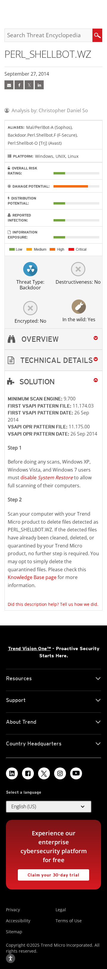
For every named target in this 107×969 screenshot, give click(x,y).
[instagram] (60, 773)
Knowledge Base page (32, 577)
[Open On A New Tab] (29, 84)
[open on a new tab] (44, 773)
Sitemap (14, 931)
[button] (53, 360)
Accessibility (18, 920)
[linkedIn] (39, 84)
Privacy (13, 909)
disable (47, 477)
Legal (61, 909)
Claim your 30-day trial (48, 873)
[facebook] (19, 84)
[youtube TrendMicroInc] (76, 773)
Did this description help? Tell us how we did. (53, 604)
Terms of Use (69, 920)
